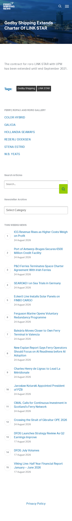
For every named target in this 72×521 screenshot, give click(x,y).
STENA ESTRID (14, 147)
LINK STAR (44, 88)
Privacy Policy (35, 504)
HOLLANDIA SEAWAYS (19, 132)
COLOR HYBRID (14, 118)
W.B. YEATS (12, 154)
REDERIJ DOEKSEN (17, 140)
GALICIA (10, 125)
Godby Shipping (26, 88)
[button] (67, 6)
